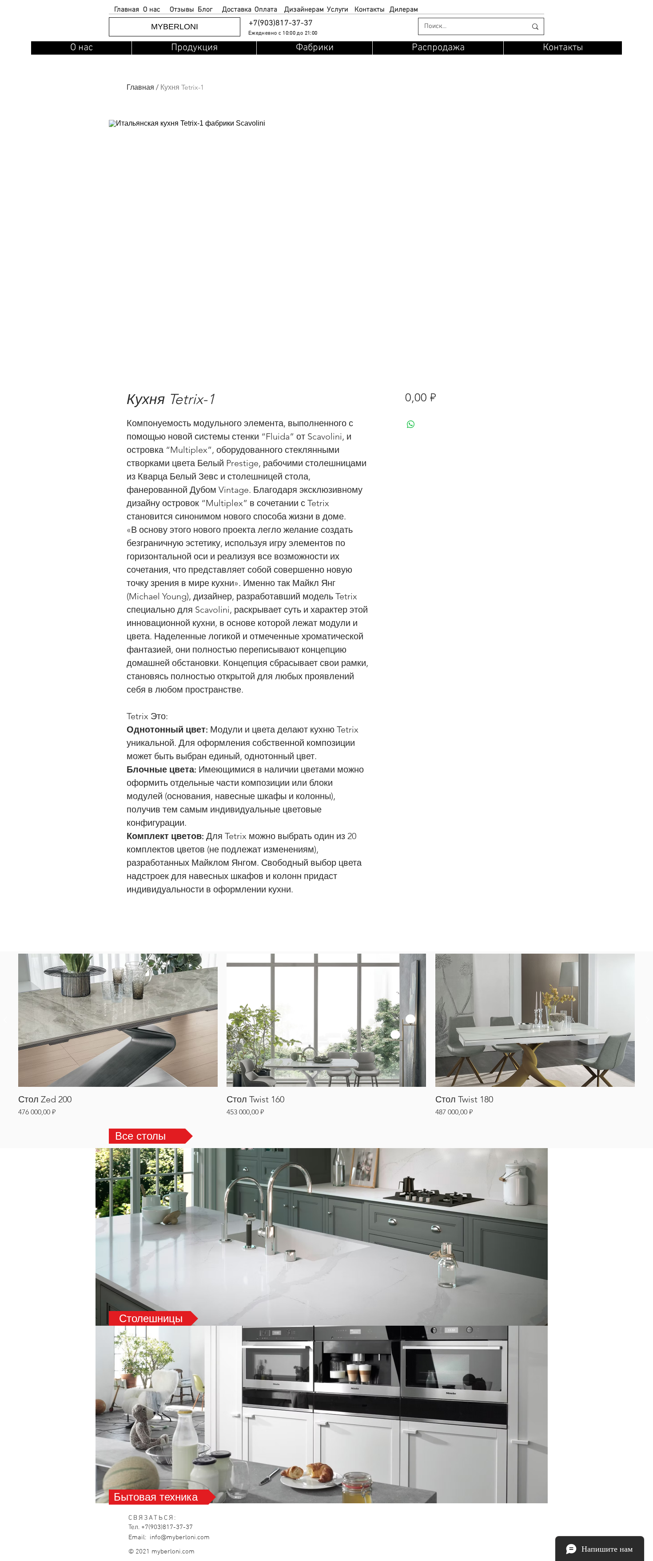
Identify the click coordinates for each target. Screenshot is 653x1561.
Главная (140, 87)
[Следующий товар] (647, 1019)
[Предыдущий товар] (5, 1019)
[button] (280, 23)
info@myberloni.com (180, 1537)
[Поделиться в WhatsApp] (411, 424)
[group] (326, 1035)
